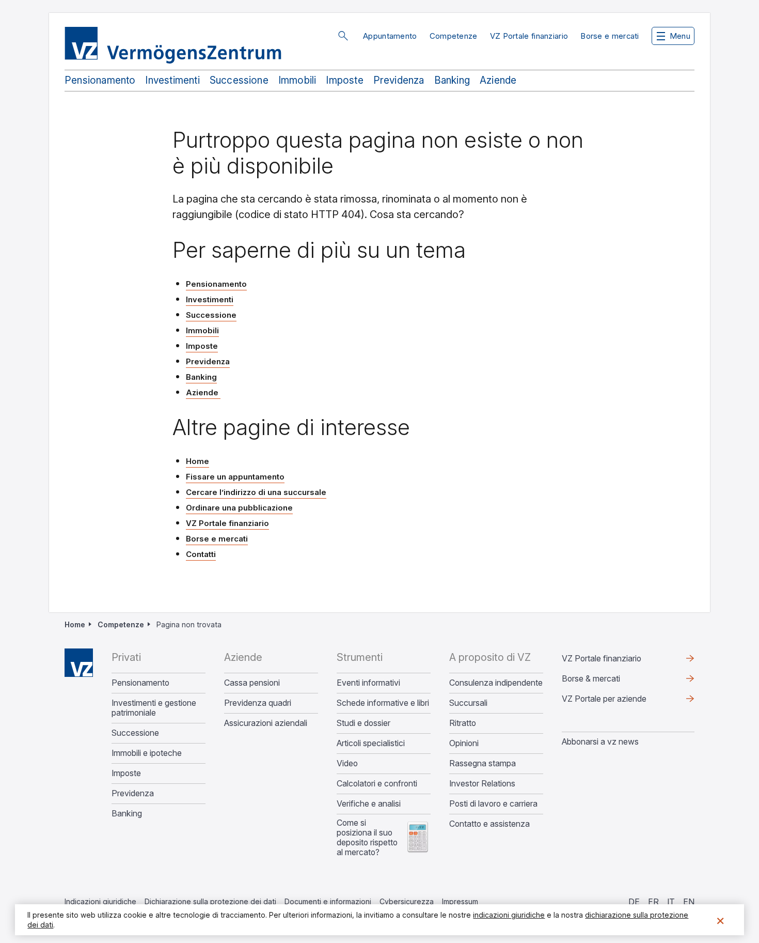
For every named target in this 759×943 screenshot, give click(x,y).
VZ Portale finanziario (529, 36)
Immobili (297, 80)
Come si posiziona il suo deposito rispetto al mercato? (367, 837)
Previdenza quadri (257, 703)
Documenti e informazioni (327, 901)
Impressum (460, 901)
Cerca (343, 35)
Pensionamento (100, 80)
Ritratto (462, 723)
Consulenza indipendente (496, 683)
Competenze (454, 36)
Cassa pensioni (252, 683)
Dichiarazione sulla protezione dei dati (210, 901)
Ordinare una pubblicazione (239, 508)
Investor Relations (482, 784)
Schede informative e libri (383, 703)
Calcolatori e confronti (377, 784)
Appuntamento (390, 36)
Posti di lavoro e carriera (493, 804)
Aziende (498, 80)
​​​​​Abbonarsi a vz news (600, 741)
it (671, 901)
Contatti (201, 554)
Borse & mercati (591, 678)
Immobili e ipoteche (147, 753)
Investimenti (172, 80)
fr (653, 901)
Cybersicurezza (407, 901)
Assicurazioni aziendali (265, 723)
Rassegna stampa (482, 763)
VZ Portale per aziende (620, 701)
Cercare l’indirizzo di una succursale (256, 492)
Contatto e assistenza (489, 824)
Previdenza (398, 80)
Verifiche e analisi (369, 804)
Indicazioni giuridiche (100, 901)
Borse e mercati (609, 36)
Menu (680, 36)
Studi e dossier (363, 723)
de (634, 901)
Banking (452, 80)
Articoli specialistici (371, 743)
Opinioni (464, 743)
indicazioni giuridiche (509, 914)
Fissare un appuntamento (235, 477)
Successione (239, 80)
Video (347, 763)
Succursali (468, 703)
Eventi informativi (368, 683)
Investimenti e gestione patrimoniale (154, 708)
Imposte (344, 80)
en (688, 901)
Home (197, 461)
